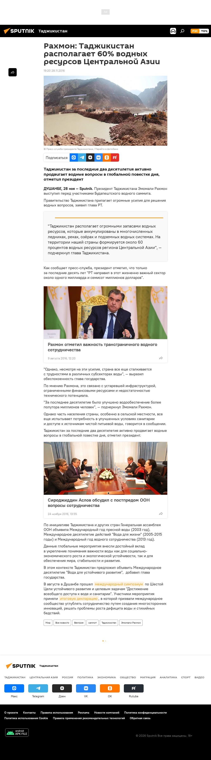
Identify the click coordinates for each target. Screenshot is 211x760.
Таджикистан (109, 622)
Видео (199, 677)
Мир (48, 622)
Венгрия (78, 622)
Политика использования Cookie (26, 718)
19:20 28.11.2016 (54, 70)
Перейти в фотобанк (106, 148)
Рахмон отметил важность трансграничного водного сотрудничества (102, 347)
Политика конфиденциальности (145, 712)
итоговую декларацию (78, 598)
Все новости (62, 622)
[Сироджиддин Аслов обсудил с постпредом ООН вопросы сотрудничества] (105, 468)
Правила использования (57, 712)
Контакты (29, 712)
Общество (128, 677)
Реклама (83, 712)
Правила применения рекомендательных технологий (89, 718)
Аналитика (168, 677)
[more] (161, 358)
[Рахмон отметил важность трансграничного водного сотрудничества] (105, 312)
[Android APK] (17, 733)
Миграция (148, 677)
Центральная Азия (43, 677)
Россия (67, 677)
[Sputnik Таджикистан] (20, 34)
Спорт (185, 677)
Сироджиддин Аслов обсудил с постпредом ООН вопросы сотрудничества (99, 502)
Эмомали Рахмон (131, 622)
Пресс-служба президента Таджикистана (69, 148)
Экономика (106, 677)
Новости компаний (106, 712)
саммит (92, 622)
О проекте (11, 712)
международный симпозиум (119, 584)
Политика (85, 677)
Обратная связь (140, 718)
